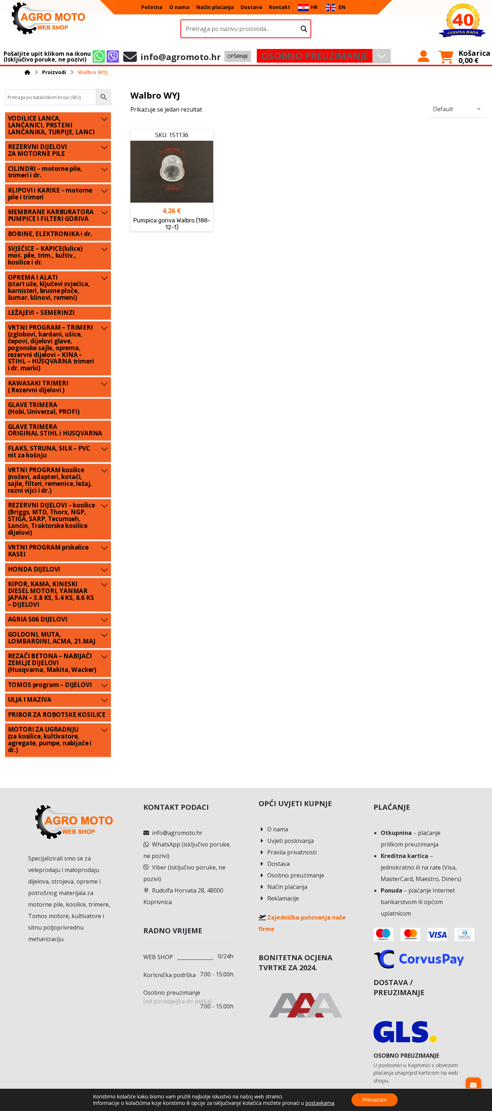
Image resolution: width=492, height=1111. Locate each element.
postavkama (319, 1103)
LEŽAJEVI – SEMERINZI (41, 312)
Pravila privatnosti (292, 852)
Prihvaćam (374, 1099)
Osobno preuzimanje (295, 875)
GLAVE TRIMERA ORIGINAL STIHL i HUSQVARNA (55, 430)
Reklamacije (283, 898)
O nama (277, 829)
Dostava (278, 864)
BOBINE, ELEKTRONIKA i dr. (50, 234)
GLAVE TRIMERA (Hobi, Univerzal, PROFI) (44, 408)
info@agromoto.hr (177, 833)
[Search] (304, 29)
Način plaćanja (287, 887)
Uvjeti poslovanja (290, 841)
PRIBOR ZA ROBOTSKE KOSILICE (57, 714)
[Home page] (27, 72)
